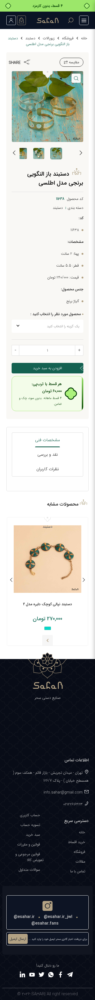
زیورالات (49, 38)
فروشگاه (68, 38)
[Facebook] (60, 975)
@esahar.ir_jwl (58, 917)
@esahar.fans (45, 923)
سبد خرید (33, 835)
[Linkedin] (22, 975)
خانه (84, 38)
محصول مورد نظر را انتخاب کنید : (55, 314)
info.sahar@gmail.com (63, 792)
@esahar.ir (24, 917)
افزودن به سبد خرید (47, 368)
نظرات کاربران (47, 469)
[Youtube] (32, 975)
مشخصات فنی (47, 440)
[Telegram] (70, 975)
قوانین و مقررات (28, 844)
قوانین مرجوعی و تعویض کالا (29, 857)
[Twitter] (41, 975)
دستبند (30, 38)
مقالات (80, 861)
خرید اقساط (76, 842)
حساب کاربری (30, 815)
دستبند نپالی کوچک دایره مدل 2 (47, 604)
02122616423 (73, 804)
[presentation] (80, 154)
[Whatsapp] (51, 975)
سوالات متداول (29, 870)
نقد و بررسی (47, 454)
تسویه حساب (30, 825)
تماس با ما (77, 871)
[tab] (47, 440)
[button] (76, 78)
